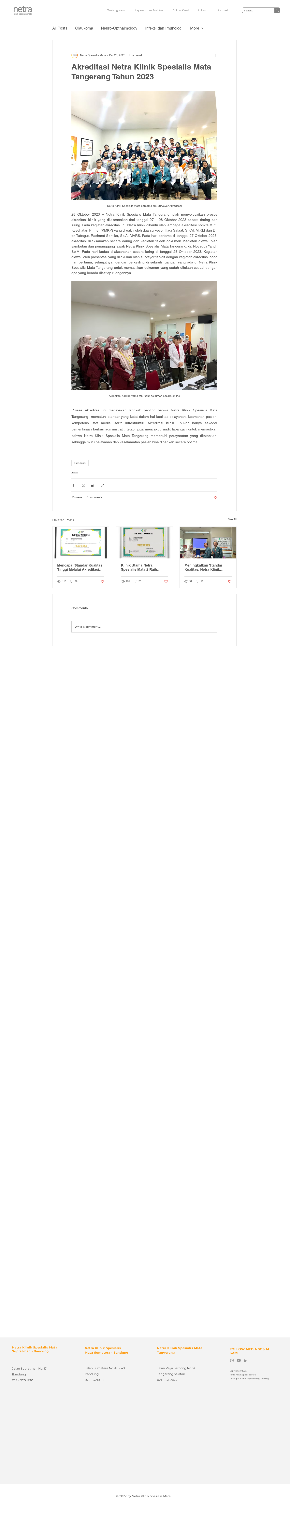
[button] (149, 10)
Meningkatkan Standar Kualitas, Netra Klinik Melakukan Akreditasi (203, 567)
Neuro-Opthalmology (119, 28)
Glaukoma (84, 28)
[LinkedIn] (245, 1360)
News (74, 472)
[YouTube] (239, 1360)
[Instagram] (232, 1360)
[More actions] (215, 55)
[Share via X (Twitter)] (83, 485)
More (194, 28)
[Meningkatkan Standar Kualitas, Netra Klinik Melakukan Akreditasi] (208, 542)
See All (232, 519)
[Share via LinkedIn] (92, 485)
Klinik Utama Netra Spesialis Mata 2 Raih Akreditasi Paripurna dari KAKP (142, 567)
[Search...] (277, 10)
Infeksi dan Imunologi (163, 28)
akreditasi (80, 463)
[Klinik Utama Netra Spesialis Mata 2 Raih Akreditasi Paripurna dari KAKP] (144, 542)
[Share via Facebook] (73, 485)
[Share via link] (102, 485)
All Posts (59, 28)
